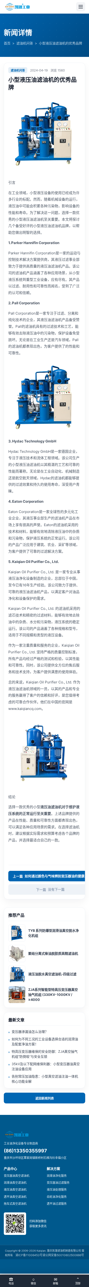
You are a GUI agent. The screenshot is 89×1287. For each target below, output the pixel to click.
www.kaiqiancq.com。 (26, 708)
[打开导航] (80, 6)
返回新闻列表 (44, 1098)
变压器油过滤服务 (58, 1182)
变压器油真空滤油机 (16, 1176)
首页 (7, 43)
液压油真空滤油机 (15, 1189)
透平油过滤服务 (57, 1203)
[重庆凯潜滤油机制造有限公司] (18, 7)
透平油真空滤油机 (15, 1197)
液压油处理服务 (57, 1189)
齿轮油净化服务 (57, 1197)
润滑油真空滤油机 (15, 1182)
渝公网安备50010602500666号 (63, 1255)
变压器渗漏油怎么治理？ (30, 1032)
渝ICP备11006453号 (28, 1255)
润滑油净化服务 (57, 1176)
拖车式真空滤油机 (15, 1203)
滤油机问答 (24, 43)
